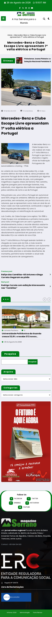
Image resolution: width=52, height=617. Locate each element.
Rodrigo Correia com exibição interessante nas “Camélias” (23, 286)
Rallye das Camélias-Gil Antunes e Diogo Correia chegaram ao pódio (22, 276)
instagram (34, 503)
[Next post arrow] (50, 286)
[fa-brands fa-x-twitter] (23, 8)
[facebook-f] (20, 8)
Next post (5, 282)
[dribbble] (26, 8)
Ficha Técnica (37, 613)
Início (10, 35)
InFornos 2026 (11, 613)
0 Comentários (28, 111)
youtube (26, 507)
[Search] (44, 19)
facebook (18, 498)
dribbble (17, 503)
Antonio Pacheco (13, 330)
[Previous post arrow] (50, 274)
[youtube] (32, 8)
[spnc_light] (49, 19)
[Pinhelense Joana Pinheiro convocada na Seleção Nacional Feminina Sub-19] (28, 317)
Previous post (6, 271)
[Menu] (3, 18)
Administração (25, 613)
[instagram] (29, 8)
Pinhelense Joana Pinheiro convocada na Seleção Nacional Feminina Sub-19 (24, 335)
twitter (35, 498)
